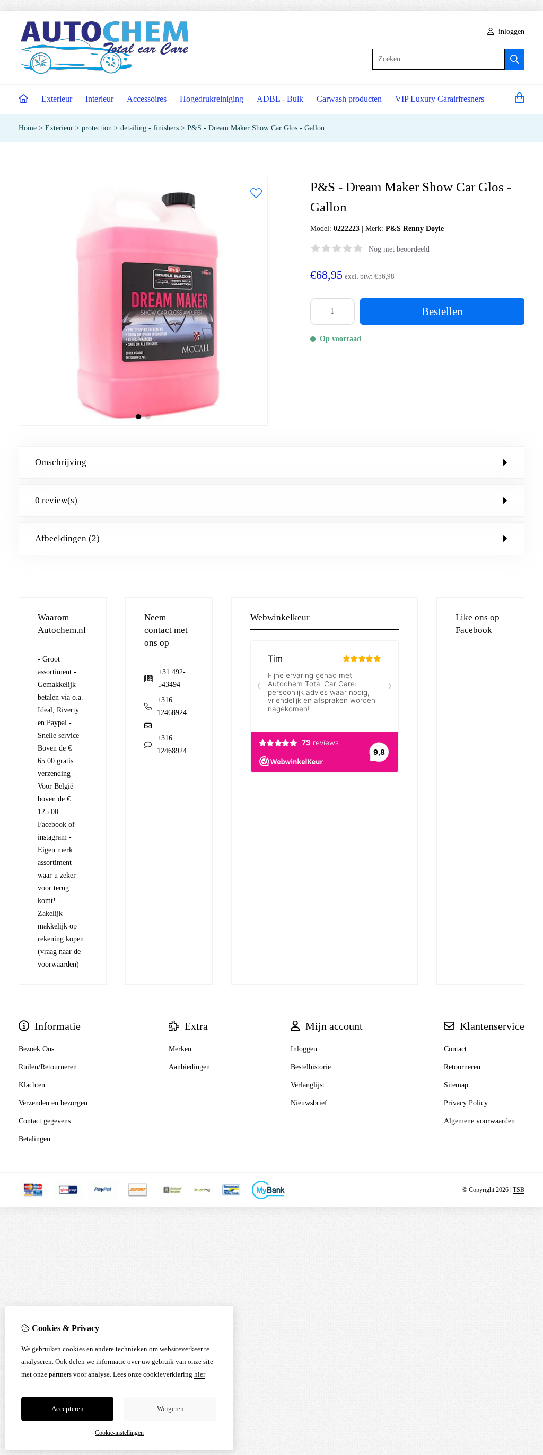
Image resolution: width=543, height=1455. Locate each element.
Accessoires (147, 98)
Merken (180, 1049)
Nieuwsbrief (309, 1103)
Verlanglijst (308, 1085)
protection (97, 128)
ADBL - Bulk (280, 98)
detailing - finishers (149, 128)
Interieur (99, 98)
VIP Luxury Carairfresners (439, 98)
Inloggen (304, 1049)
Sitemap (456, 1085)
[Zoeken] (514, 59)
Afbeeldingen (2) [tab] (67, 538)
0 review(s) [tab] (56, 500)
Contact (455, 1049)
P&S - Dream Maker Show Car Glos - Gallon (256, 128)
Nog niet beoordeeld (399, 249)
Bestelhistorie (311, 1067)
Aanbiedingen (189, 1067)
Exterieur (56, 98)
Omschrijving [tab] (60, 462)
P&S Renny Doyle (415, 229)
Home (28, 128)
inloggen (510, 31)
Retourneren (462, 1067)
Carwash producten (349, 98)
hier (199, 1374)
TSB (518, 1189)
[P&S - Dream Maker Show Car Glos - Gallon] (143, 423)
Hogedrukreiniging (211, 98)
